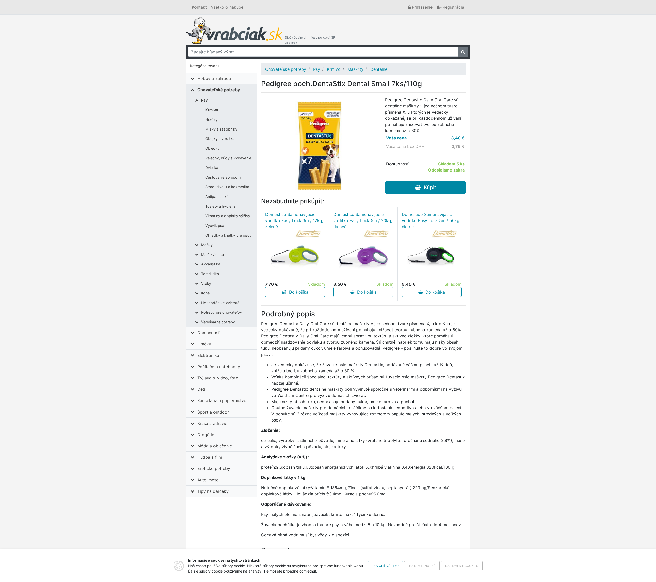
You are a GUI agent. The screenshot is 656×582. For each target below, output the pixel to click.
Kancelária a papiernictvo (222, 400)
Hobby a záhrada (214, 78)
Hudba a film (209, 457)
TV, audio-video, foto (217, 377)
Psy (204, 100)
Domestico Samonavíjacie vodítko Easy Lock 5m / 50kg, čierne (431, 220)
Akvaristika (210, 264)
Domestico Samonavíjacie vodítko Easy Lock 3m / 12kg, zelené (294, 220)
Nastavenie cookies (461, 566)
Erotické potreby (213, 468)
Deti (201, 389)
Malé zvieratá (212, 254)
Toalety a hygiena (220, 206)
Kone (205, 293)
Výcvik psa (214, 225)
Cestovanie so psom (223, 177)
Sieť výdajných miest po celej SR (310, 40)
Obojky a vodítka (219, 138)
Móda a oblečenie (214, 445)
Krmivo (211, 110)
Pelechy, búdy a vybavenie (228, 158)
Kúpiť (428, 187)
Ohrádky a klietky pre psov (228, 235)
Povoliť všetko (385, 566)
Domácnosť (208, 332)
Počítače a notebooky (218, 366)
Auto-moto (208, 480)
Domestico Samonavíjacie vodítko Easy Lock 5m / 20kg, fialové (362, 220)
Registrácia (452, 7)
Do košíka (297, 292)
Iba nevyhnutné (421, 566)
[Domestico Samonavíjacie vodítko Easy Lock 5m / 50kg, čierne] (431, 255)
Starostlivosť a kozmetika (227, 187)
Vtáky (206, 283)
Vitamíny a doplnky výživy (227, 216)
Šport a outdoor (213, 412)
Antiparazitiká (217, 196)
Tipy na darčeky (213, 491)
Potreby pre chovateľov (221, 312)
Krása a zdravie (212, 423)
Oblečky (212, 148)
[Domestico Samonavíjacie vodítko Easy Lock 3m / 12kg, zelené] (295, 255)
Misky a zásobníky (221, 129)
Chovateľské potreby (218, 89)
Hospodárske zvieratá (220, 302)
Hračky (211, 119)
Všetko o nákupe (227, 7)
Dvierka (211, 167)
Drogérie (205, 434)
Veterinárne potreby (218, 322)
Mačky (207, 245)
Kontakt (199, 7)
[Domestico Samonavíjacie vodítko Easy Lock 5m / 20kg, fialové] (363, 255)
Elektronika (208, 355)
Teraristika (210, 274)
